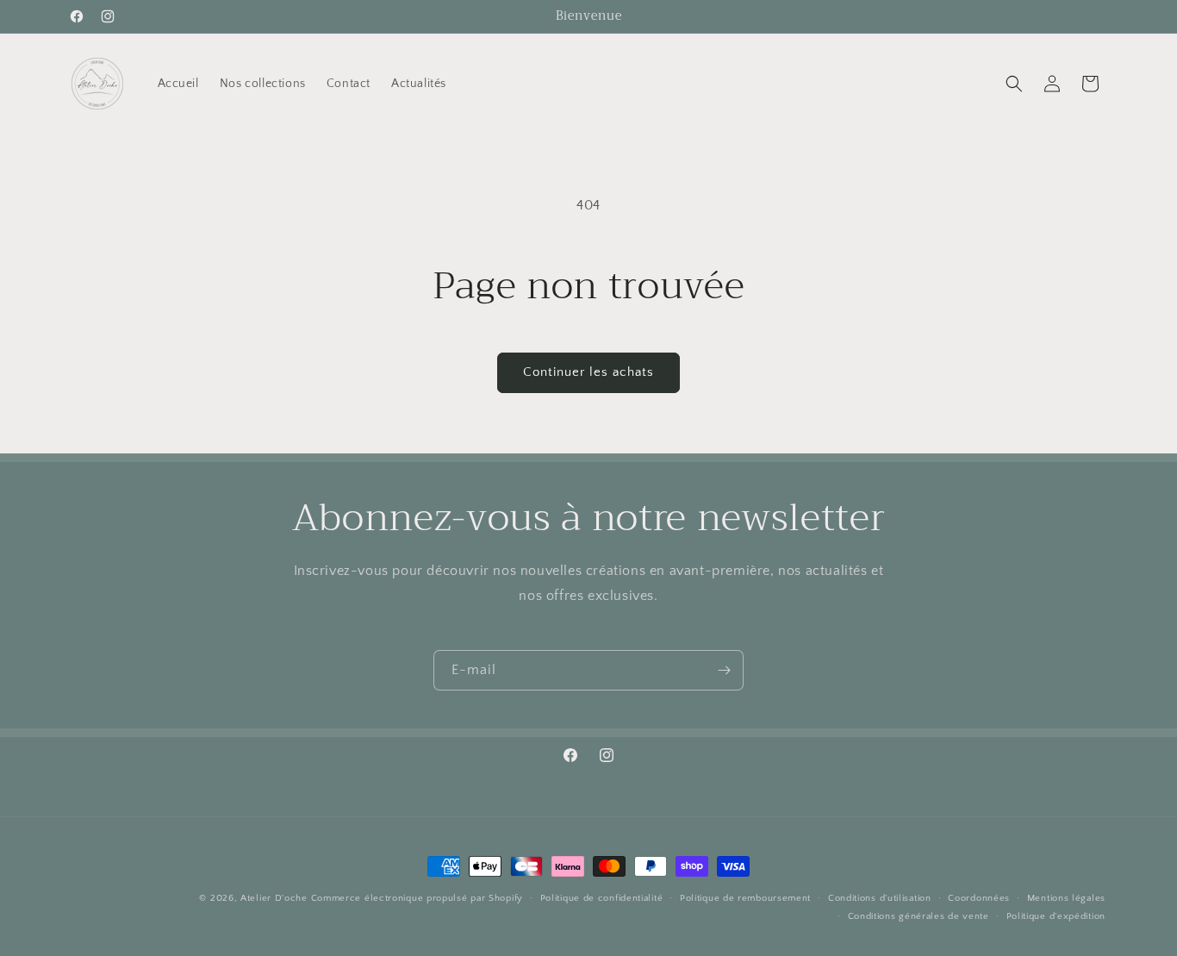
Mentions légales (1066, 898)
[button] (1014, 84)
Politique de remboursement (745, 898)
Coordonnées (979, 898)
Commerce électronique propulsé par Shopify (417, 898)
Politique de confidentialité (601, 898)
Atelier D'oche (274, 898)
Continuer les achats (588, 372)
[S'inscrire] (724, 670)
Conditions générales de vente (918, 916)
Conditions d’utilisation (879, 898)
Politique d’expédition (1055, 916)
